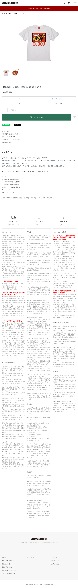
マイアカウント (56, 557)
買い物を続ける (6, 142)
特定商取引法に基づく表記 (10, 134)
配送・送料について (8, 561)
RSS (28, 557)
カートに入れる (38, 117)
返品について (6, 131)
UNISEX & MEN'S (12, 13)
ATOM (32, 557)
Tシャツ (22, 13)
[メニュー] (75, 3)
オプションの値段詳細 (8, 137)
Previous (16, 42)
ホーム (3, 13)
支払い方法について (8, 567)
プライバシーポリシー (8, 573)
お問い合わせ (55, 564)
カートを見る (55, 561)
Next (61, 42)
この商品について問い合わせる (11, 139)
